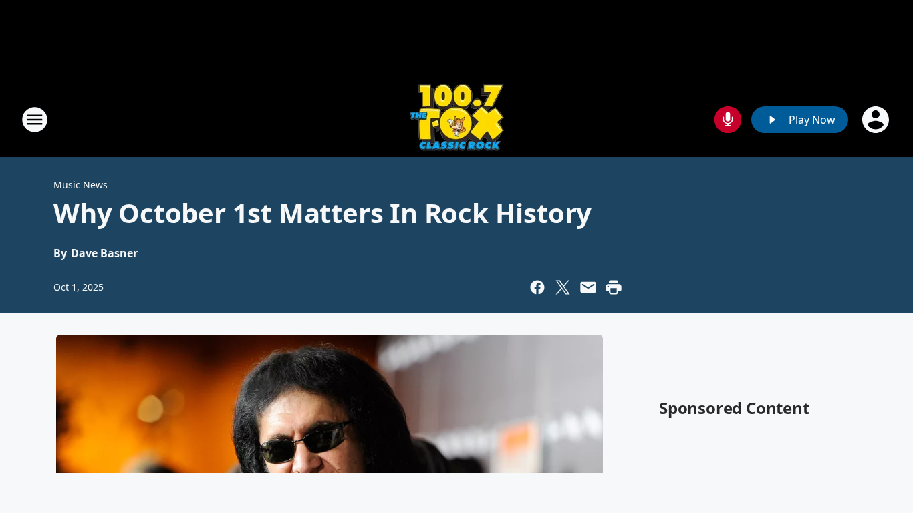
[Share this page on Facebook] (537, 287)
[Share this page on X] (562, 287)
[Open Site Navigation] (34, 119)
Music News (80, 184)
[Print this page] (613, 287)
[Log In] (877, 119)
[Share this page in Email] (588, 287)
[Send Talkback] (727, 119)
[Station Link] (457, 119)
